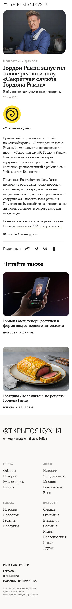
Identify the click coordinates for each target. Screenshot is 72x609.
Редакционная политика (20, 581)
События (50, 526)
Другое (31, 61)
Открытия (51, 515)
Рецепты (26, 407)
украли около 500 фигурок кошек (36, 226)
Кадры (48, 532)
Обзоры (9, 471)
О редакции (11, 576)
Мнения (49, 482)
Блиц (47, 493)
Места (8, 464)
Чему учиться (53, 476)
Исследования (54, 537)
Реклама (9, 571)
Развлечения (53, 487)
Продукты (11, 526)
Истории (10, 476)
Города (8, 487)
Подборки (11, 515)
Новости (11, 61)
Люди (47, 464)
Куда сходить (13, 482)
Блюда (8, 407)
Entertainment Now (33, 179)
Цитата (48, 543)
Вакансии (51, 521)
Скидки (49, 510)
